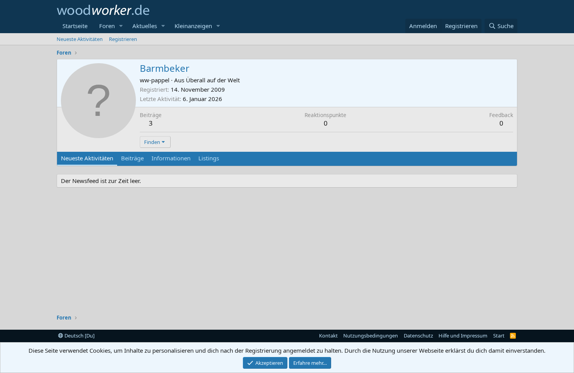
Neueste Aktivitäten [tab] (87, 158)
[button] (121, 26)
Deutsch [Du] (78, 335)
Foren (107, 26)
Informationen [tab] (171, 158)
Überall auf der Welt (213, 80)
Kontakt (328, 335)
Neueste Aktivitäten (80, 39)
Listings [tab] (208, 158)
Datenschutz (418, 335)
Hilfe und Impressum (463, 335)
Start (498, 335)
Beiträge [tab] (132, 158)
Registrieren (123, 39)
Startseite (74, 26)
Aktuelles (144, 26)
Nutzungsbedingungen (370, 335)
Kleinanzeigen (193, 26)
